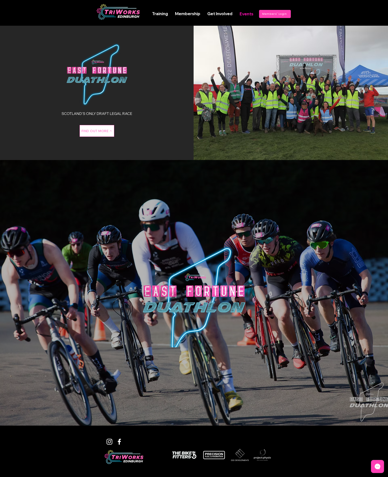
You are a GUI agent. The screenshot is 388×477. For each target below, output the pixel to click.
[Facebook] (119, 442)
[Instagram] (109, 442)
